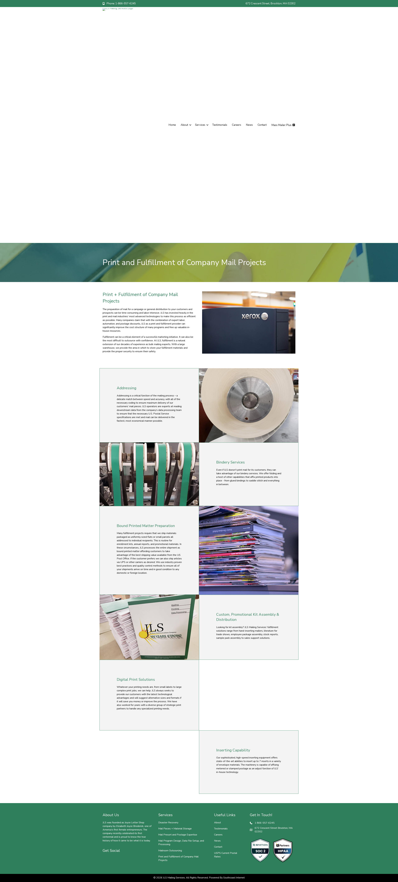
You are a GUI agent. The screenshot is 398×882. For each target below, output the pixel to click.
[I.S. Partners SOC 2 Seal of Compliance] (260, 850)
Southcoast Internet (234, 877)
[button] (190, 125)
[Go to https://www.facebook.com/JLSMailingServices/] (106, 859)
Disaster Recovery (168, 822)
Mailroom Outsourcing (170, 850)
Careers (236, 125)
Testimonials (219, 125)
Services (200, 125)
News (249, 125)
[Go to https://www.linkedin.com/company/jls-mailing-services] (121, 859)
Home (172, 125)
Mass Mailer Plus (281, 125)
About (184, 125)
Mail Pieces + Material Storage (175, 828)
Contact (262, 125)
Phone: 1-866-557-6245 (121, 3)
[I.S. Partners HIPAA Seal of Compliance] (282, 850)
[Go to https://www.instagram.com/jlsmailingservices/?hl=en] (113, 859)
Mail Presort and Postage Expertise (177, 834)
